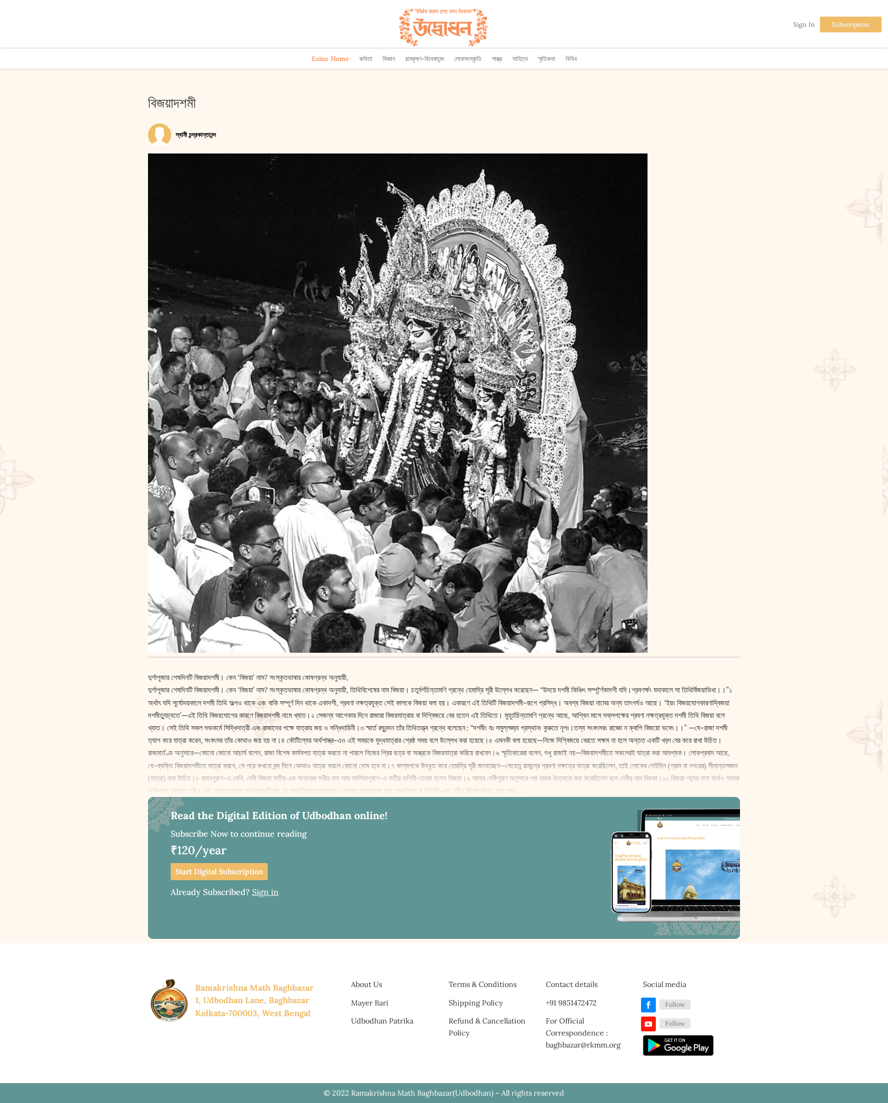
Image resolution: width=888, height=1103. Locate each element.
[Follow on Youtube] (648, 1024)
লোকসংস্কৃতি (467, 58)
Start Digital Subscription (219, 871)
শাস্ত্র (497, 58)
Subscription (851, 24)
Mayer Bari (369, 1002)
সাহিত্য (520, 58)
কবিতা (365, 58)
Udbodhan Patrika (382, 1020)
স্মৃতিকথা (546, 58)
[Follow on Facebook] (648, 1005)
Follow (675, 1004)
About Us (366, 984)
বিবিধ (571, 58)
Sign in (265, 892)
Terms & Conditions (483, 984)
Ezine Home (330, 58)
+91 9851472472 (571, 1002)
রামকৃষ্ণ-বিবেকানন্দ (424, 58)
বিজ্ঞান (388, 58)
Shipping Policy (476, 1002)
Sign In (804, 24)
